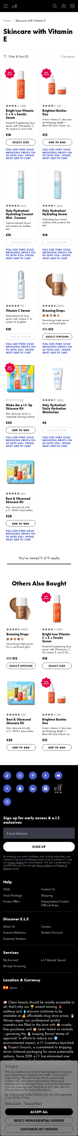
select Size (20, 142)
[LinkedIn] (33, 789)
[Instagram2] (7, 802)
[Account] (63, 6)
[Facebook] (46, 776)
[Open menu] (5, 6)
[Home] (15, 6)
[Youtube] (58, 776)
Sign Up (39, 846)
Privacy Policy (44, 865)
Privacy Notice (15, 862)
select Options (57, 336)
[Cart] (72, 6)
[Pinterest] (33, 776)
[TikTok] (7, 776)
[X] (7, 789)
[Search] (54, 6)
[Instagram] (20, 776)
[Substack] (46, 789)
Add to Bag (57, 142)
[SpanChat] (20, 789)
